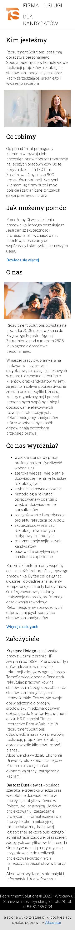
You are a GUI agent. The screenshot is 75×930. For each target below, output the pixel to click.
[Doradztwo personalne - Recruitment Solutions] (13, 14)
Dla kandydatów (40, 20)
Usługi (53, 5)
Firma (31, 5)
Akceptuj (53, 922)
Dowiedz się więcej (22, 260)
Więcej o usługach (22, 626)
